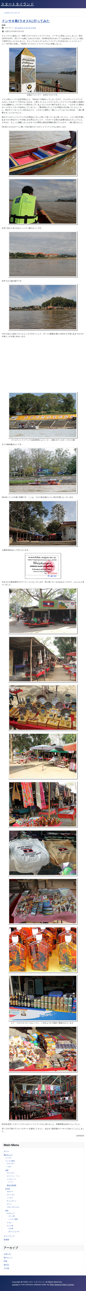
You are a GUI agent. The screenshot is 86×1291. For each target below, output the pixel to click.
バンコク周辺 (10, 1161)
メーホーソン (11, 1179)
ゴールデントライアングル (25, 28)
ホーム (6, 1151)
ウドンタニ (11, 1195)
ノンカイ (10, 1198)
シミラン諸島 (13, 1219)
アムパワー (11, 1163)
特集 (5, 1261)
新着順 (6, 1239)
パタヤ (9, 1167)
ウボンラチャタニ (13, 1207)
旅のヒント (8, 1155)
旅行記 (6, 1265)
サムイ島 (10, 1226)
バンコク (8, 1158)
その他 (6, 1268)
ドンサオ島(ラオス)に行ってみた (26, 21)
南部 (6, 1211)
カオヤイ (10, 1191)
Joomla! (15, 1284)
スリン (9, 1204)
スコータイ (11, 1173)
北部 (6, 1170)
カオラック (11, 1213)
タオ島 (10, 1228)
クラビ (9, 1222)
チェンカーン (11, 1201)
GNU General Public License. (62, 1284)
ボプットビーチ (13, 1231)
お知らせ (7, 1254)
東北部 (7, 1189)
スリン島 (11, 1216)
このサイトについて (12, 13)
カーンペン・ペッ (13, 1176)
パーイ (10, 1182)
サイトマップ (9, 1236)
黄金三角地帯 (11, 1185)
